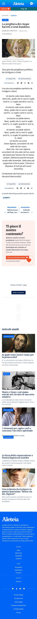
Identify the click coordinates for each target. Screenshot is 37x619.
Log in (25, 285)
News (18, 550)
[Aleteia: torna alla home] (18, 3)
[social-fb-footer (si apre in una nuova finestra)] (17, 589)
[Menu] (6, 3)
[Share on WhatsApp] (32, 83)
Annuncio (18, 573)
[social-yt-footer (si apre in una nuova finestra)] (13, 589)
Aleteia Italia (23, 31)
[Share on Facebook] (18, 83)
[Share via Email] (28, 83)
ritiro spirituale (8, 410)
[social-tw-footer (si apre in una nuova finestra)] (20, 589)
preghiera (14, 15)
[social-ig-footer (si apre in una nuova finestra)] (24, 589)
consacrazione (8, 437)
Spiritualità (5, 15)
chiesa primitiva (8, 336)
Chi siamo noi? (18, 598)
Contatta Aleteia (18, 609)
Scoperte (18, 558)
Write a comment (18, 292)
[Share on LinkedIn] (21, 83)
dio (5, 471)
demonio (6, 374)
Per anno (18, 581)
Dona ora (4, 9)
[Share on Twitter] (25, 83)
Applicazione (18, 570)
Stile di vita (18, 553)
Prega (22, 9)
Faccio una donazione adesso (16, 257)
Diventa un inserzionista (18, 605)
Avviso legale (18, 602)
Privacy (18, 612)
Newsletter (18, 567)
